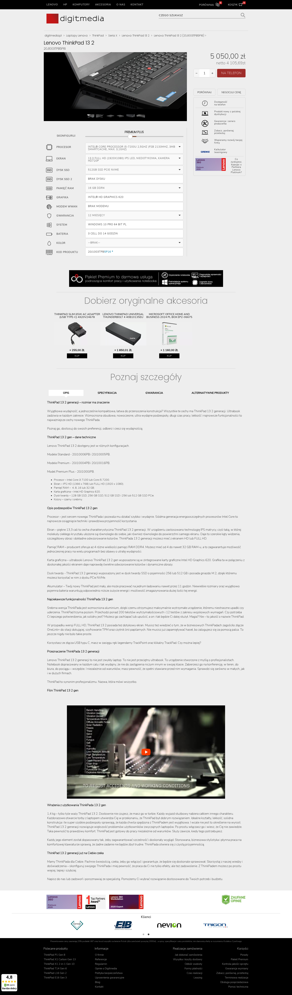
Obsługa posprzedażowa (234, 982)
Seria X (112, 35)
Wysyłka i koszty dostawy (187, 959)
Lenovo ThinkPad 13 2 (135, 35)
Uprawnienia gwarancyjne (109, 977)
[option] (77, 335)
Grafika (62, 197)
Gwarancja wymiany (236, 968)
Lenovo (52, 4)
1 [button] (143, 934)
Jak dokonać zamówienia (188, 955)
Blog (97, 982)
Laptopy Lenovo (77, 35)
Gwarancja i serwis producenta (224, 122)
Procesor (63, 147)
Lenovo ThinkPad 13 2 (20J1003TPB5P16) (179, 35)
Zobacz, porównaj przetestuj (224, 132)
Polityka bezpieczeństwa (109, 973)
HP (65, 4)
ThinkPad (98, 35)
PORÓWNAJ (204, 92)
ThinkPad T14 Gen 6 (55, 968)
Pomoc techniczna (238, 986)
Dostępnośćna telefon (220, 103)
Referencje (101, 959)
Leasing (198, 977)
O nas (120, 4)
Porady (244, 955)
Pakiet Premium (239, 959)
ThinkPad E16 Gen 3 (55, 977)
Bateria (62, 234)
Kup (77, 355)
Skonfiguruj (66, 135)
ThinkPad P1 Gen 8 (54, 955)
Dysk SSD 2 (64, 179)
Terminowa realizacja (236, 977)
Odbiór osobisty (193, 964)
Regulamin (101, 964)
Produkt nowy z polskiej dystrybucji (227, 113)
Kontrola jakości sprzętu (235, 964)
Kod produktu (67, 252)
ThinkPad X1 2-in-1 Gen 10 (59, 964)
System (61, 225)
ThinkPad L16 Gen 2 (55, 973)
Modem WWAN (66, 206)
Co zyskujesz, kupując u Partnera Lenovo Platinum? (236, 166)
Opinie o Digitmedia (106, 968)
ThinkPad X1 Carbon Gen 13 (60, 959)
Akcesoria (103, 4)
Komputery (81, 4)
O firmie (99, 955)
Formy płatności (193, 968)
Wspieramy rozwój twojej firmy (228, 141)
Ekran (61, 158)
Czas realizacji (194, 973)
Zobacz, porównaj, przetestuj (232, 973)
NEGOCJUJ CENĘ (231, 92)
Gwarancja (65, 215)
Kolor (60, 243)
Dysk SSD (63, 170)
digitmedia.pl (53, 35)
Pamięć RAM (65, 188)
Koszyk (236, 4)
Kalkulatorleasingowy (220, 151)
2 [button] (148, 934)
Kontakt (137, 4)
